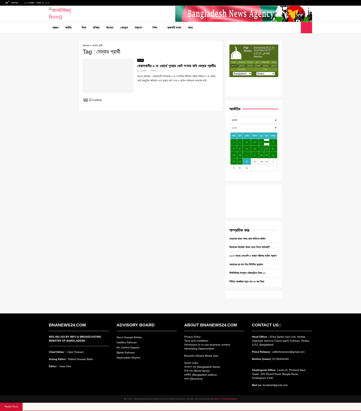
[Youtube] (297, 27)
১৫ (234, 154)
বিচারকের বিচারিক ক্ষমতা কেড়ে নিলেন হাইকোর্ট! (249, 247)
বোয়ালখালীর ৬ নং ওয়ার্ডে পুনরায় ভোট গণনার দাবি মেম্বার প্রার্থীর (176, 66)
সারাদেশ (138, 27)
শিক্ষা (154, 27)
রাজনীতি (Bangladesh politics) (200, 374)
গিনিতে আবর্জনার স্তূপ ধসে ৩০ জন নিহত (246, 281)
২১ (273, 154)
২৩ (240, 161)
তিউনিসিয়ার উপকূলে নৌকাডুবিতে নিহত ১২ (247, 272)
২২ (233, 161)
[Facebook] (289, 27)
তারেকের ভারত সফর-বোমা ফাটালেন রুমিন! (247, 238)
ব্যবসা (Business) (193, 378)
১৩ (266, 148)
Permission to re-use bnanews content (207, 344)
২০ (266, 154)
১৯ (261, 154)
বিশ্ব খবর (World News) (197, 370)
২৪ (246, 161)
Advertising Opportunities (199, 348)
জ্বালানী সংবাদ (174, 27)
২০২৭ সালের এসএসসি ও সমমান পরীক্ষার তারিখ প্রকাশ (253, 255)
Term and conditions (196, 340)
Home (86, 45)
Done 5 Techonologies (225, 399)
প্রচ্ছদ (55, 27)
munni (143, 70)
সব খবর (140, 60)
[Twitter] (293, 27)
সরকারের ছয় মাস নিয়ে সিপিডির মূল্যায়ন (246, 264)
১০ (247, 148)
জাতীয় (68, 27)
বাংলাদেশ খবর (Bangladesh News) (202, 366)
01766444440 (280, 358)
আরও (190, 27)
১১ (255, 148)
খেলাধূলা (124, 27)
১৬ (240, 154)
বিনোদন (109, 27)
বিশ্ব (84, 27)
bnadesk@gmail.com (275, 385)
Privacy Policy (192, 336)
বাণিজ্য (96, 27)
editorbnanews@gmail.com (288, 351)
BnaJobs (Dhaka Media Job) (201, 355)
